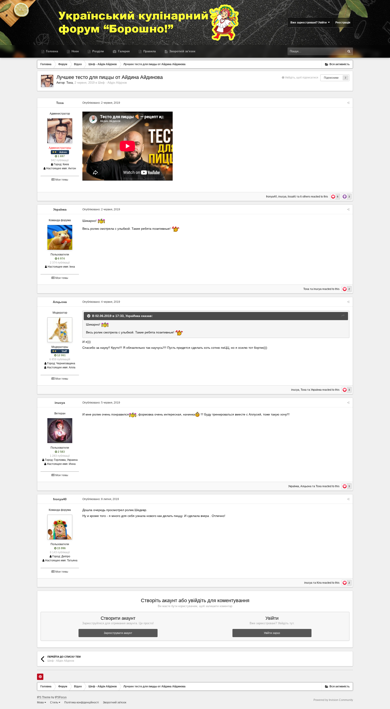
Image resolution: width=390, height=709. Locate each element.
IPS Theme (44, 697)
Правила (149, 51)
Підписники (331, 77)
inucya (282, 196)
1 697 (61, 156)
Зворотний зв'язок (114, 702)
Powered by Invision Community (333, 700)
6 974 (61, 258)
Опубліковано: (101, 102)
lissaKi (292, 196)
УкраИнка (132, 316)
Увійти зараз (272, 633)
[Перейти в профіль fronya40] (59, 527)
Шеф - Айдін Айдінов (112, 82)
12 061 (61, 355)
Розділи (97, 51)
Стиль (54, 702)
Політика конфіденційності (81, 702)
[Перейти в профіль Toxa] (47, 81)
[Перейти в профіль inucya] (59, 430)
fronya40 (271, 196)
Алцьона (60, 302)
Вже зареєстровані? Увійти (309, 22)
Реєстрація (342, 22)
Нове (75, 51)
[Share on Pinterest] (40, 677)
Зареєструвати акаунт (118, 633)
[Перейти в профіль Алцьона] (59, 329)
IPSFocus (61, 697)
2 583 (61, 451)
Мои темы (61, 179)
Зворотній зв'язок (181, 51)
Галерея (123, 51)
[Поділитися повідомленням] (348, 102)
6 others (305, 196)
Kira (319, 582)
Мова (40, 702)
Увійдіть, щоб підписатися (301, 77)
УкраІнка (60, 209)
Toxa (69, 82)
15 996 (61, 548)
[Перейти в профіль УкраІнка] (59, 237)
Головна (51, 51)
